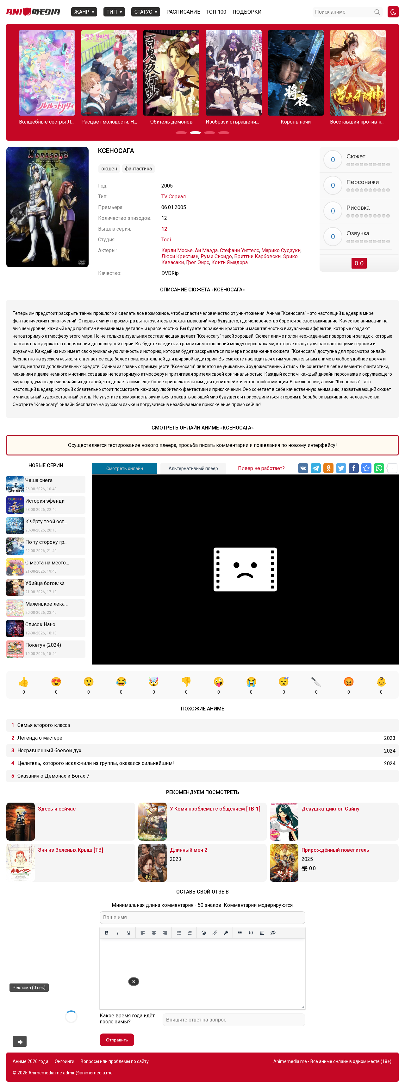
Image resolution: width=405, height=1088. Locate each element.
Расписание (183, 12)
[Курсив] (117, 933)
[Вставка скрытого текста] (272, 933)
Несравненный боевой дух (49, 751)
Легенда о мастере (39, 738)
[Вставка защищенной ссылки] (225, 933)
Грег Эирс (197, 262)
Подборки (247, 12)
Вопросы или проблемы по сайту (115, 1061)
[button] (181, 132)
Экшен (109, 169)
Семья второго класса (43, 725)
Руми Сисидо (216, 256)
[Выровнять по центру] (153, 933)
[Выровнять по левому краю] (142, 933)
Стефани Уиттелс (239, 250)
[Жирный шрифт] (106, 933)
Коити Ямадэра (229, 262)
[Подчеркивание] (128, 933)
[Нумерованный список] (189, 933)
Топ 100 (216, 12)
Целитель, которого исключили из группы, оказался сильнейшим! (95, 763)
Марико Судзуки (281, 250)
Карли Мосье (177, 250)
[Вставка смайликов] (203, 933)
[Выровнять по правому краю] (164, 933)
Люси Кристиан (179, 256)
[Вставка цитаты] (239, 933)
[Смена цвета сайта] (393, 11)
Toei (166, 240)
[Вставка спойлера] (261, 933)
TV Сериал (173, 197)
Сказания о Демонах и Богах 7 (53, 776)
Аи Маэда (206, 250)
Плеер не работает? (261, 468)
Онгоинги (64, 1061)
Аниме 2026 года (30, 1061)
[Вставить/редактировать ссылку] (214, 933)
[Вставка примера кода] (250, 933)
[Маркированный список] (178, 933)
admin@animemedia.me (88, 1072)
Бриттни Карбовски (257, 256)
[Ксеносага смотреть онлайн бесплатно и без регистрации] (366, 468)
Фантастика (138, 169)
